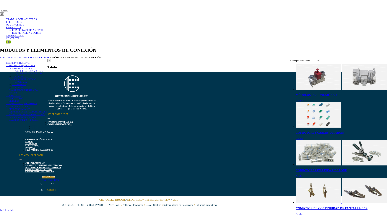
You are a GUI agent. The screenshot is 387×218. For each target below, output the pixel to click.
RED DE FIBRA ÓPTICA (57, 114)
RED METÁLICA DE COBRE (34, 57)
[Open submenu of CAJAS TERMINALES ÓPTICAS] (52, 132)
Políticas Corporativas (206, 205)
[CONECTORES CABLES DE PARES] (341, 115)
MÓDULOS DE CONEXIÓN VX (316, 94)
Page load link (7, 210)
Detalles (299, 100)
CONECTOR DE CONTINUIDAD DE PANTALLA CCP (331, 208)
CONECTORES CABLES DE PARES (320, 132)
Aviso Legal (114, 205)
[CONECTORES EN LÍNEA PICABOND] (341, 153)
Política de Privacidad (133, 205)
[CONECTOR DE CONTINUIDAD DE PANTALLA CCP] (341, 191)
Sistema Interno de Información (179, 205)
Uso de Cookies (153, 205)
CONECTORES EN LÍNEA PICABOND (321, 170)
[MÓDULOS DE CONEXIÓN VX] (341, 77)
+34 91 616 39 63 (48, 190)
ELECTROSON (8, 57)
